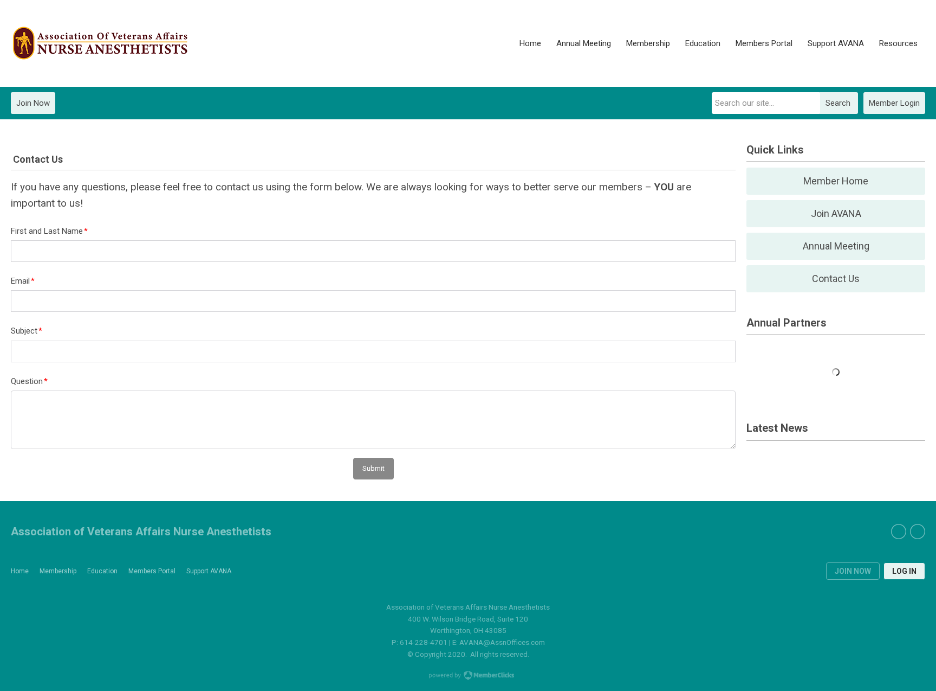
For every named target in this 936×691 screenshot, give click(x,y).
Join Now (33, 103)
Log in (904, 571)
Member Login (894, 103)
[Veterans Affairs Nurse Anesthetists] (100, 43)
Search (838, 103)
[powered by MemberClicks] (468, 676)
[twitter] (917, 531)
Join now (853, 571)
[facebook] (898, 531)
